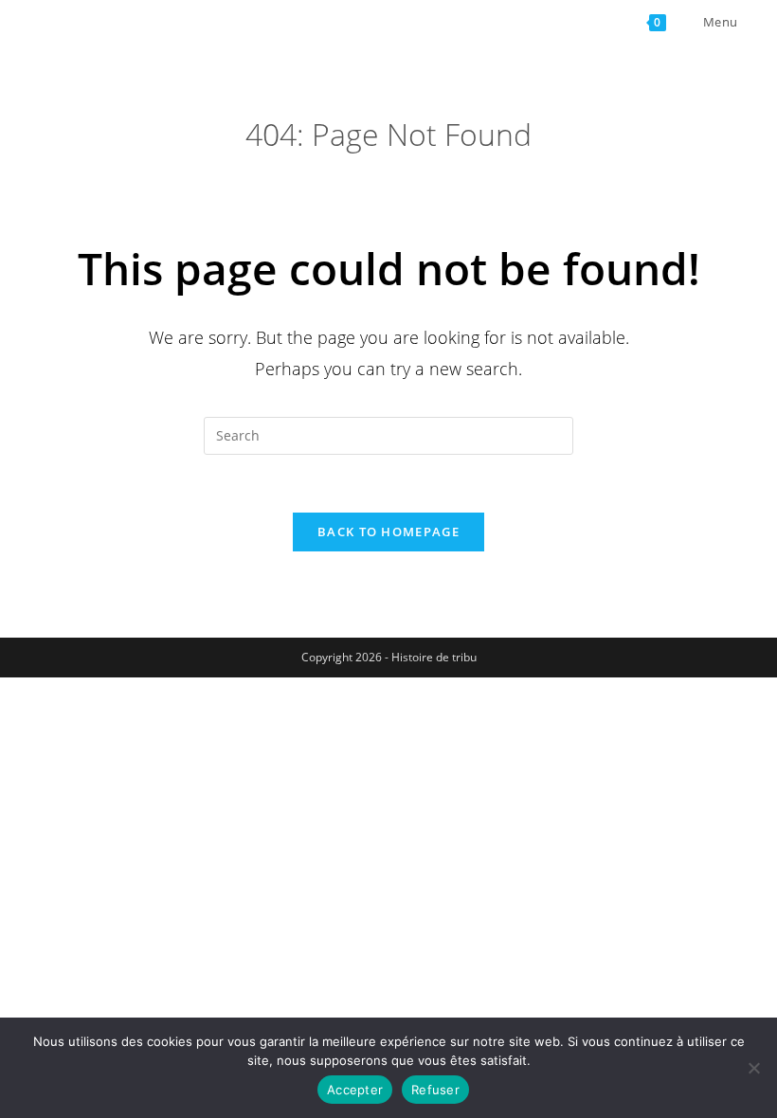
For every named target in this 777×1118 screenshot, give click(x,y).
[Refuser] (753, 1067)
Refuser (435, 1089)
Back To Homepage (388, 531)
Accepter (355, 1089)
